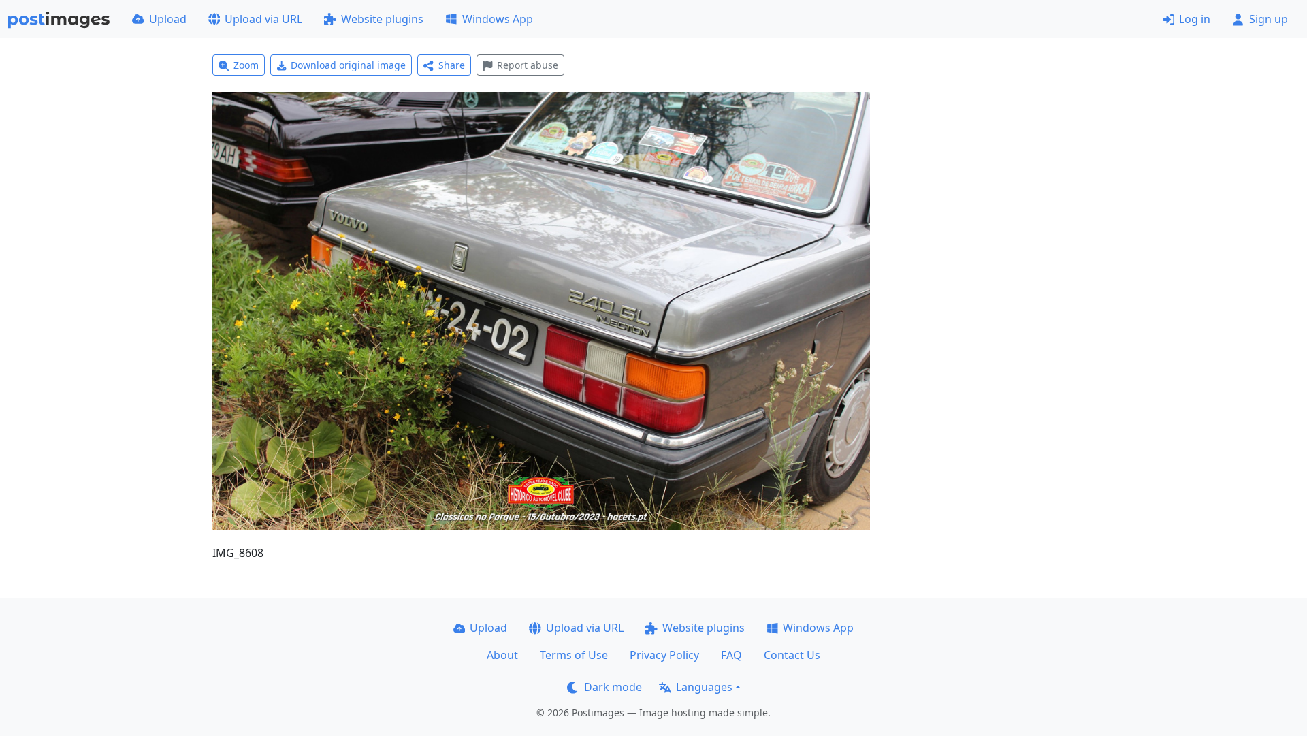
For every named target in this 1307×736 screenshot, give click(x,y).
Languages (704, 686)
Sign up (1268, 19)
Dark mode (613, 686)
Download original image (348, 65)
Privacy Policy (664, 654)
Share (451, 65)
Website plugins (382, 19)
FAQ (731, 654)
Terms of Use (574, 654)
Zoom (246, 65)
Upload (168, 19)
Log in (1194, 19)
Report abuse (527, 65)
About (502, 654)
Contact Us (792, 654)
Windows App (497, 19)
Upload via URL (263, 19)
